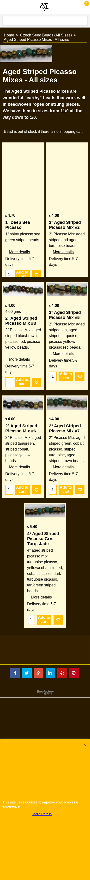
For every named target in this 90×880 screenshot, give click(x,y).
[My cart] (81, 7)
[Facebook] (15, 673)
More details (19, 252)
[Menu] (5, 7)
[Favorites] (36, 274)
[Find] (83, 20)
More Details (42, 814)
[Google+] (38, 673)
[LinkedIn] (50, 673)
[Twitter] (27, 673)
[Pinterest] (74, 673)
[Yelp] (62, 673)
